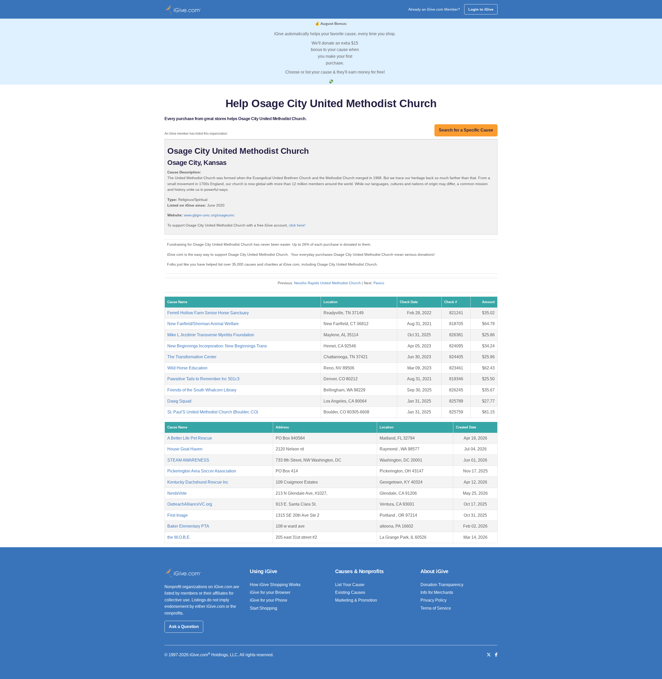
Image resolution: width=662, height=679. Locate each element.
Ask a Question (184, 626)
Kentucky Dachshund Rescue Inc (197, 482)
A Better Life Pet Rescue (189, 438)
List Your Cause (349, 584)
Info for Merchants (436, 592)
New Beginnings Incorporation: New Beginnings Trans (217, 346)
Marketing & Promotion (356, 600)
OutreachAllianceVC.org (189, 504)
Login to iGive (480, 9)
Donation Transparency (441, 584)
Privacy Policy (433, 600)
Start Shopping (263, 608)
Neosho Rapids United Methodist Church (327, 283)
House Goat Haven (184, 449)
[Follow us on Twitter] (489, 655)
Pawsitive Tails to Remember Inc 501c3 (203, 379)
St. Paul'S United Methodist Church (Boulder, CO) (212, 412)
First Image (177, 515)
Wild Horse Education (187, 368)
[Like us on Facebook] (496, 655)
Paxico (378, 283)
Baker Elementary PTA (188, 526)
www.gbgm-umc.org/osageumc (209, 215)
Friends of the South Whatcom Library (201, 390)
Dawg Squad (179, 401)
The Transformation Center (191, 357)
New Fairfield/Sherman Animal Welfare (203, 324)
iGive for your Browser (270, 592)
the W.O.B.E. (179, 537)
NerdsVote (177, 493)
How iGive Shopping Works (275, 584)
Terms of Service (435, 608)
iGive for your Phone (268, 600)
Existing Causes (350, 592)
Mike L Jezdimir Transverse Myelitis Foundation (210, 335)
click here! (297, 225)
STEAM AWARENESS (188, 460)
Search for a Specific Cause (466, 130)
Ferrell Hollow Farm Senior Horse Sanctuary (208, 313)
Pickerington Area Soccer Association (201, 471)
